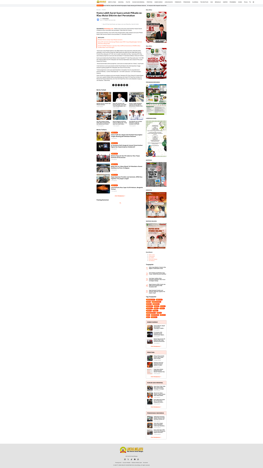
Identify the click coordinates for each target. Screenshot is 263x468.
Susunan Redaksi (126, 462)
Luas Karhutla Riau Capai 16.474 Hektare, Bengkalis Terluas (127, 188)
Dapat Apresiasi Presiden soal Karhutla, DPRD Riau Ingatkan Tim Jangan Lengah (126, 177)
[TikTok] (131, 459)
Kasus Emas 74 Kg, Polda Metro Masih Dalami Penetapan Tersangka (159, 387)
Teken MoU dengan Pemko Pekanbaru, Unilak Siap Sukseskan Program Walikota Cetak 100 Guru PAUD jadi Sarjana (159, 424)
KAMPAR (225, 2)
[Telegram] (121, 85)
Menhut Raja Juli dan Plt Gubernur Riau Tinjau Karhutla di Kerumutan (164, 5)
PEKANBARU (233, 2)
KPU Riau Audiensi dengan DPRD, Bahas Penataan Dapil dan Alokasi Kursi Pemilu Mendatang (103, 123)
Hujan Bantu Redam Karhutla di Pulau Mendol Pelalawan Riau (159, 370)
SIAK (211, 2)
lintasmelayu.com (108, 28)
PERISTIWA (149, 2)
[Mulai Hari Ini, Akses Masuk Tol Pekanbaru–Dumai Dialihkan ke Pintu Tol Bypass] (103, 167)
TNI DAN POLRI (204, 2)
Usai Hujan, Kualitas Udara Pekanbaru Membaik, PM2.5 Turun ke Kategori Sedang (157, 279)
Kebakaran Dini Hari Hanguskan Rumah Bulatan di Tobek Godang (158, 364)
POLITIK (128, 2)
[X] (119, 85)
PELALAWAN (247, 2)
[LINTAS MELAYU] (101, 2)
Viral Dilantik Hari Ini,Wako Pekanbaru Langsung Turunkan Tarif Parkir (135, 123)
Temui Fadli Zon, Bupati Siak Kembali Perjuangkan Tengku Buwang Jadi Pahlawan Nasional (126, 135)
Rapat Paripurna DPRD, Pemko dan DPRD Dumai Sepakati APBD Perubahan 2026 (157, 285)
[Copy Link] (113, 85)
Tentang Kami (118, 462)
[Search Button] (250, 2)
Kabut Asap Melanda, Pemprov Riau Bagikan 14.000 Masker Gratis (157, 268)
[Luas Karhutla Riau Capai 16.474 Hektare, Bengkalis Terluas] (103, 189)
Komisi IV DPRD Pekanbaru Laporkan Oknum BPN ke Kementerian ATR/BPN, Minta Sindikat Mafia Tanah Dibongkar (136, 105)
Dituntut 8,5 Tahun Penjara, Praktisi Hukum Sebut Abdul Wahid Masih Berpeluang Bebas (159, 394)
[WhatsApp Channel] (138, 459)
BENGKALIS (218, 2)
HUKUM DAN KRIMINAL (138, 2)
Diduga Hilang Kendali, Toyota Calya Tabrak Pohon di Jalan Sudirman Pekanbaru (159, 357)
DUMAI (240, 2)
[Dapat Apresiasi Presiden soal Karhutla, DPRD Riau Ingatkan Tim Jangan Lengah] (103, 178)
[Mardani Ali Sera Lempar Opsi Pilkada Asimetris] (104, 97)
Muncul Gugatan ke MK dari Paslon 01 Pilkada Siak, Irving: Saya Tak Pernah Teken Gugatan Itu (120, 123)
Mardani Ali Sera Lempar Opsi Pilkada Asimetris (110, 39)
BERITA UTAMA (112, 2)
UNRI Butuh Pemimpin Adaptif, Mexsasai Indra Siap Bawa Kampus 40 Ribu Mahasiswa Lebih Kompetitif (159, 418)
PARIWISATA (178, 2)
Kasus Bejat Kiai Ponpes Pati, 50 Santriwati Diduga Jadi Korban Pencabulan (159, 401)
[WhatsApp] (127, 85)
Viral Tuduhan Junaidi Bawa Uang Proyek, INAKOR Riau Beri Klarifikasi (157, 273)
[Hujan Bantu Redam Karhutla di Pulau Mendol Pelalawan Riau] (150, 371)
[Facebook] (116, 85)
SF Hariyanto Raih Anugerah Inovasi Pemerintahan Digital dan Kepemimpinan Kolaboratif (125, 5)
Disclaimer (145, 462)
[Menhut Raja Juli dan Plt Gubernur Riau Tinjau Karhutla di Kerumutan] (103, 157)
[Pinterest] (124, 85)
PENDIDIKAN (186, 2)
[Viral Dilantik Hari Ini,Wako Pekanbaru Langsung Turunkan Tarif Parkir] (136, 115)
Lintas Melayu (137, 465)
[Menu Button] (253, 2)
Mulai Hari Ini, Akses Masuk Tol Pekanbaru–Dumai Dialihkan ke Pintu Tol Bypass (126, 167)
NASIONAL (121, 2)
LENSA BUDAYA (169, 2)
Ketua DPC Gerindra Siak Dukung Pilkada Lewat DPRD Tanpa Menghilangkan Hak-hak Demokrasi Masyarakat (119, 105)
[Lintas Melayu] (131, 450)
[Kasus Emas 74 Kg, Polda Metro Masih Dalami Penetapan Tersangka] (150, 388)
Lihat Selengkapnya (119, 196)
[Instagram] (125, 459)
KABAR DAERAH (159, 2)
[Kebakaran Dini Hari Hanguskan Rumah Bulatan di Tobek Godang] (150, 365)
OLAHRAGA (195, 2)
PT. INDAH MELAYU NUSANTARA (124, 465)
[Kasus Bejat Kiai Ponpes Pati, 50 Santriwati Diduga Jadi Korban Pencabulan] (150, 401)
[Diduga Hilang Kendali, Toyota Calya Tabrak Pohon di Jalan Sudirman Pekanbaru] (150, 358)
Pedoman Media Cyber (137, 462)
